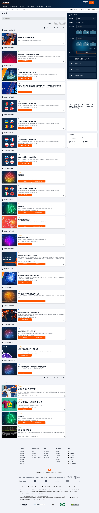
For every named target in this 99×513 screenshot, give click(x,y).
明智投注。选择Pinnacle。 (26, 37)
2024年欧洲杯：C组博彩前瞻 (27, 157)
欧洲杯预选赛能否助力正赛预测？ (28, 275)
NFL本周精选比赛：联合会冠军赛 (28, 312)
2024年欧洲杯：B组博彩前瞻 (27, 188)
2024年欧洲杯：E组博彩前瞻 (27, 121)
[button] (2, 9)
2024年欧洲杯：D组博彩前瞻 (27, 139)
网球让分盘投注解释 (24, 430)
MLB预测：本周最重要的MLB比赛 (28, 54)
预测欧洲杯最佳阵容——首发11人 (28, 72)
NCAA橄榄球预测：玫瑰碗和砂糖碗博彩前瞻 (32, 367)
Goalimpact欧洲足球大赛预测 (27, 255)
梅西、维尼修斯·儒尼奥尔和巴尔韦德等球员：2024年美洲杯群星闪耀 (39, 86)
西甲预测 (21, 175)
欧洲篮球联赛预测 (24, 220)
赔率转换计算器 (79, 75)
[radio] (78, 22)
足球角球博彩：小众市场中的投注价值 (30, 402)
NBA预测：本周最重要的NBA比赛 (28, 294)
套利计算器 (78, 63)
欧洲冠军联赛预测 (24, 237)
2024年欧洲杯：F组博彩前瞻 (27, 103)
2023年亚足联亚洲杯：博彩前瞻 (28, 349)
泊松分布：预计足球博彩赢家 (27, 389)
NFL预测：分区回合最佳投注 (27, 331)
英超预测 (21, 206)
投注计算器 (78, 69)
